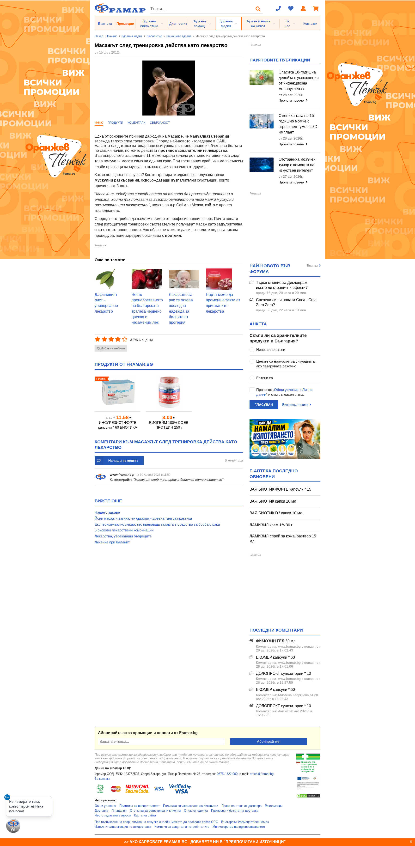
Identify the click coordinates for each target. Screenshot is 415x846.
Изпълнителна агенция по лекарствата (123, 826)
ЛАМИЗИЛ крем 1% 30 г (271, 525)
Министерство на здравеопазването (239, 826)
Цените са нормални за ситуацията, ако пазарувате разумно (286, 363)
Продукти (115, 122)
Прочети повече (292, 100)
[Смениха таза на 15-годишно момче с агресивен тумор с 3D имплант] (262, 121)
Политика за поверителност (139, 806)
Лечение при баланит (112, 542)
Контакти (310, 23)
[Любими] (290, 8)
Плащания (119, 810)
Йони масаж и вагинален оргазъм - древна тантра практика (143, 518)
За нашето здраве (178, 36)
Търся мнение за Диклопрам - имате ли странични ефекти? (282, 285)
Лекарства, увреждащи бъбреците (123, 536)
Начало (112, 36)
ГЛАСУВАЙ (264, 405)
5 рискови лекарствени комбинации (124, 530)
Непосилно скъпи (270, 349)
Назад (99, 36)
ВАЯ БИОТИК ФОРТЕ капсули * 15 (280, 489)
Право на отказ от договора (241, 806)
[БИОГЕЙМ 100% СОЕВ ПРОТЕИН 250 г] (169, 392)
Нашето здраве (107, 512)
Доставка (101, 810)
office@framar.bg (262, 774)
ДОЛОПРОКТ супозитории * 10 (283, 673)
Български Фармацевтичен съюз (245, 822)
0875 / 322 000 (227, 774)
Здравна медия (226, 23)
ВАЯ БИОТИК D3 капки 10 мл (276, 513)
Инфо (99, 122)
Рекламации (273, 806)
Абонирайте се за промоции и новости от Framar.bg (148, 733)
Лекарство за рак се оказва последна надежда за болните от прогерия (181, 308)
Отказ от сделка (196, 810)
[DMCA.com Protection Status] (308, 797)
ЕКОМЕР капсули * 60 (275, 657)
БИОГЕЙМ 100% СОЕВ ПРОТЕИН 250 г (168, 424)
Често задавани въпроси (113, 815)
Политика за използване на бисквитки (190, 806)
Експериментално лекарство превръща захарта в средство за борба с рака (157, 524)
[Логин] (303, 8)
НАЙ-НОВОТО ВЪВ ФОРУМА (270, 268)
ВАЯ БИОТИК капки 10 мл (273, 501)
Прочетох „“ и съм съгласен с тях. (284, 392)
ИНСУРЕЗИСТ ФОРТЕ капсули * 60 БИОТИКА (117, 424)
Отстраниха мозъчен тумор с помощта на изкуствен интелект (297, 164)
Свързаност (160, 122)
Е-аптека (105, 23)
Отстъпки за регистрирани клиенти (155, 810)
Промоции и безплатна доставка (234, 810)
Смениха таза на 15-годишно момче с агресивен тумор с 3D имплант (298, 124)
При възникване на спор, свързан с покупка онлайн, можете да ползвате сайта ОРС (156, 822)
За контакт (102, 778)
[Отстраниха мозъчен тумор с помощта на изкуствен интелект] (262, 165)
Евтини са (264, 378)
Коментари (137, 122)
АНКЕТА (258, 324)
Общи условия (105, 806)
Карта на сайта (145, 815)
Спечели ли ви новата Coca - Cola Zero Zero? (286, 302)
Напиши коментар (123, 461)
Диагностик (178, 23)
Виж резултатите (295, 405)
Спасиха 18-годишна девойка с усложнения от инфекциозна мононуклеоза (299, 80)
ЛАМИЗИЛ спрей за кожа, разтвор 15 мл (283, 538)
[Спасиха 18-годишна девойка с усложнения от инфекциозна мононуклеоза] (262, 77)
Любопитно (154, 36)
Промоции (125, 23)
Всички (312, 266)
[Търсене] (258, 8)
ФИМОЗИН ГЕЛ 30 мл (275, 641)
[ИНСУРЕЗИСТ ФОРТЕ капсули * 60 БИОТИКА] (118, 392)
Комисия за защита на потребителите (181, 826)
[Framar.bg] (120, 8)
